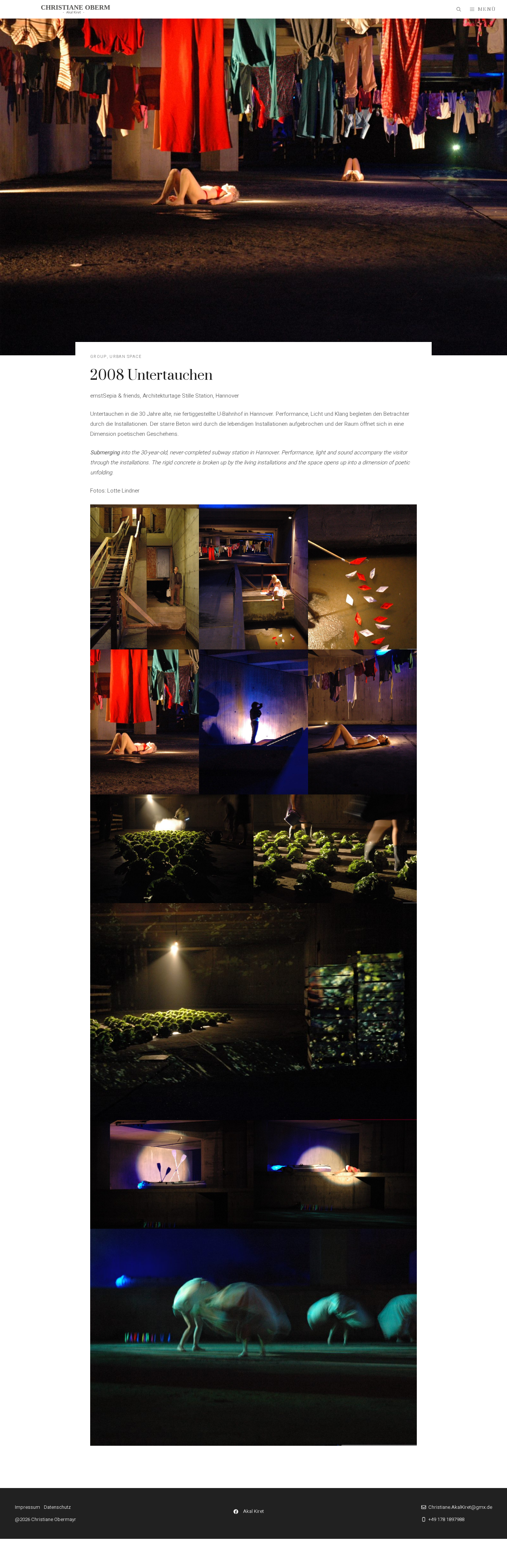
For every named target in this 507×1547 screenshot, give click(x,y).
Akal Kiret (253, 1511)
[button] (458, 9)
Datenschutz (57, 1507)
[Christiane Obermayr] (75, 9)
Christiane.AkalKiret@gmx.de (460, 1507)
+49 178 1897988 (446, 1519)
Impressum (27, 1507)
